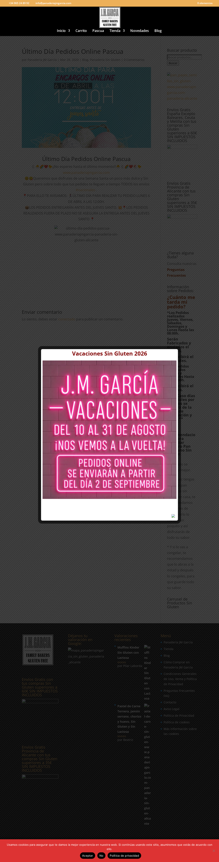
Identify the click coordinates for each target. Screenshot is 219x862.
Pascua (98, 31)
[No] (214, 850)
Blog (158, 31)
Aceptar (87, 855)
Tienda (115, 31)
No (101, 855)
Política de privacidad (124, 855)
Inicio (61, 31)
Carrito (81, 31)
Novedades (139, 31)
